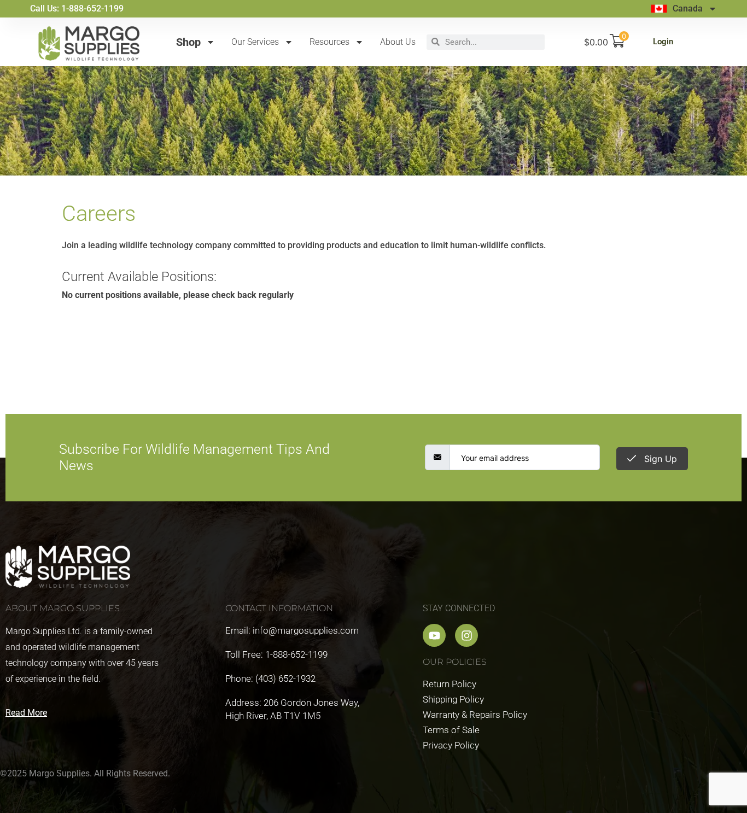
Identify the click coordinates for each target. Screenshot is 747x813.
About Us (398, 42)
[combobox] (492, 42)
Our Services (255, 42)
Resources (329, 42)
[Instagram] (466, 635)
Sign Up (659, 458)
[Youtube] (434, 635)
